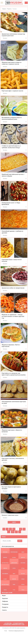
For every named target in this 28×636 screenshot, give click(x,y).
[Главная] (14, 2)
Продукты (5, 607)
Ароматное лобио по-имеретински (13, 288)
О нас (5, 630)
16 (12, 531)
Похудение (5, 604)
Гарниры (5, 38)
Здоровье (5, 598)
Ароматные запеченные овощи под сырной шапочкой (13, 34)
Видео (4, 595)
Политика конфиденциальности (16, 630)
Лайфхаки (5, 601)
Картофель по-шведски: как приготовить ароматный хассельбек (14, 374)
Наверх (14, 522)
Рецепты (9, 8)
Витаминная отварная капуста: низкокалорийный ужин (12, 118)
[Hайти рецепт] (26, 3)
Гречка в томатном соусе (10, 515)
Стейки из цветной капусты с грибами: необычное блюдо (11, 146)
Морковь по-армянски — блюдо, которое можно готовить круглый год (13, 316)
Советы (4, 610)
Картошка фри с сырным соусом (12, 91)
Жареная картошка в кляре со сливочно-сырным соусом (11, 63)
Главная (4, 8)
